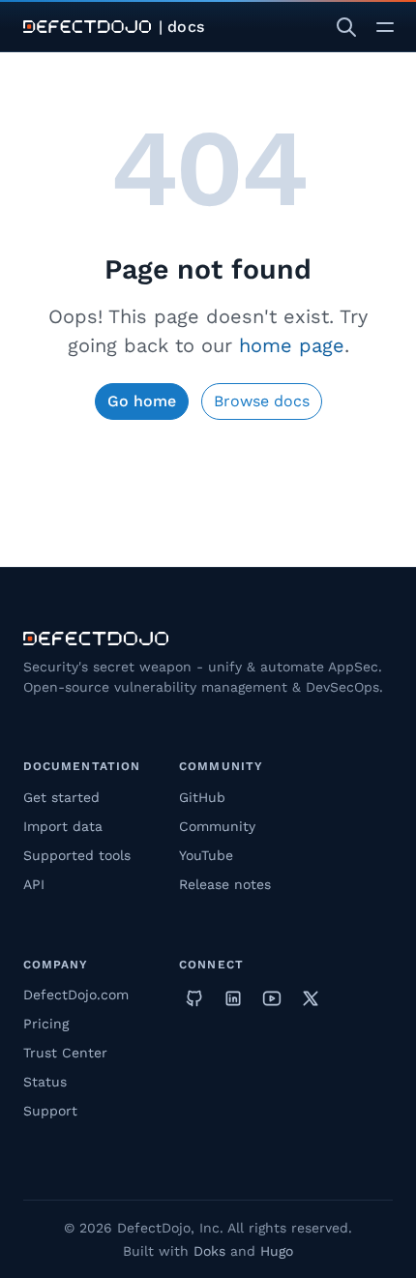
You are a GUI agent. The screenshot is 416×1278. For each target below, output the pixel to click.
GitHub (202, 797)
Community (217, 826)
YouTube (206, 855)
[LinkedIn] (233, 998)
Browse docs (262, 401)
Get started (61, 797)
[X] (310, 998)
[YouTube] (271, 998)
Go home (141, 401)
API (34, 884)
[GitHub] (194, 998)
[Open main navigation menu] (385, 26)
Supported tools (77, 855)
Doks (209, 1251)
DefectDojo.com (76, 994)
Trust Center (65, 1052)
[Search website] (346, 26)
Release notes (225, 884)
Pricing (46, 1023)
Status (45, 1081)
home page (291, 345)
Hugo (276, 1251)
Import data (63, 826)
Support (50, 1110)
